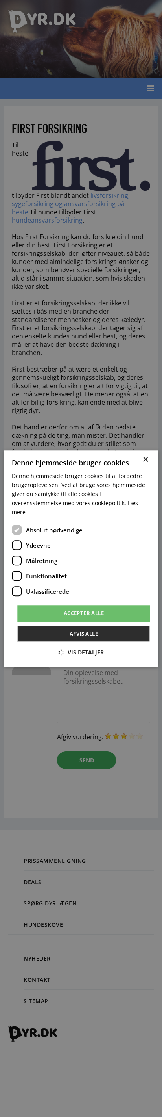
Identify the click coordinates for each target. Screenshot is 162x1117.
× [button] (145, 460)
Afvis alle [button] (84, 633)
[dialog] (81, 558)
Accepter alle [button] (84, 613)
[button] (81, 652)
